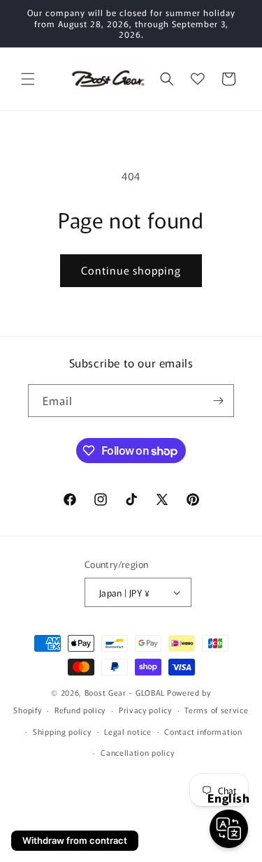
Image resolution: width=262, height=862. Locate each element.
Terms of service (216, 709)
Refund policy (79, 709)
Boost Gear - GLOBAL (125, 692)
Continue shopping (131, 270)
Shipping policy (62, 731)
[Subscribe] (218, 400)
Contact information (203, 731)
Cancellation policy (137, 752)
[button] (28, 79)
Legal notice (127, 731)
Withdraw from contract (74, 840)
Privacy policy (145, 709)
